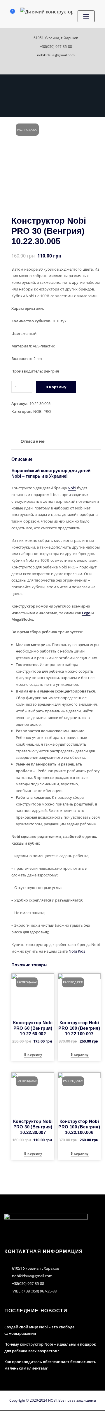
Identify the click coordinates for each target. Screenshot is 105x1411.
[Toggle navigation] (86, 16)
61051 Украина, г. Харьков (56, 37)
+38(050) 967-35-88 (56, 46)
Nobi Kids (77, 951)
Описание (32, 441)
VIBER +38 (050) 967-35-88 (35, 1291)
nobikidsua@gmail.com (56, 55)
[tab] (32, 443)
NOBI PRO (42, 411)
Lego (86, 612)
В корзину (56, 386)
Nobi (72, 487)
